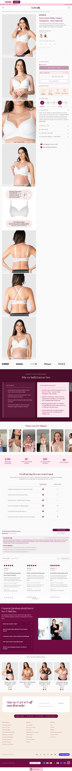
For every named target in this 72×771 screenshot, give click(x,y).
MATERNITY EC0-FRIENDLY (7, 734)
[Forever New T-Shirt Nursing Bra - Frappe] (27, 671)
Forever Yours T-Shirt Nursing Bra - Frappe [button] (11, 591)
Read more (42, 121)
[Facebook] (37, 754)
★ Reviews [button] (70, 387)
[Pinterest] (44, 754)
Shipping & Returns (47, 133)
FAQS (51, 725)
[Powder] (45, 689)
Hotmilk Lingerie (7, 763)
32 (40, 44)
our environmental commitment (51, 136)
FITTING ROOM (29, 734)
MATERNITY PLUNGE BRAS (7, 737)
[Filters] (59, 558)
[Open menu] (4, 8)
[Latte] (41, 36)
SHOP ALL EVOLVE (6, 727)
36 (50, 44)
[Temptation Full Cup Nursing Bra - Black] (45, 671)
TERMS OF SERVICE (54, 734)
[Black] (45, 36)
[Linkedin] (51, 754)
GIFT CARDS (28, 730)
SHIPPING (52, 727)
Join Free (61, 703)
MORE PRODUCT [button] (6, 722)
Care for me (44, 129)
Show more (35, 598)
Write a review (61, 530)
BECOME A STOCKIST (30, 727)
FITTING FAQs (29, 737)
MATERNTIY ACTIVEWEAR (7, 744)
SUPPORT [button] (52, 722)
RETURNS (52, 730)
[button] (42, 15)
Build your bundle (54, 81)
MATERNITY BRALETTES (7, 739)
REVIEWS (28, 742)
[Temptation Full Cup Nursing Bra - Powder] (62, 671)
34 (45, 44)
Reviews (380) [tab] (6, 558)
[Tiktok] (40, 754)
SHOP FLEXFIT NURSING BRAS (8, 732)
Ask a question (61, 533)
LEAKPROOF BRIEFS (6, 730)
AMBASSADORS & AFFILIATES (32, 732)
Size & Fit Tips (45, 126)
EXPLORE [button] (28, 722)
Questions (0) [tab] (14, 558)
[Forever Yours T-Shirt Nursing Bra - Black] (10, 671)
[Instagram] (48, 754)
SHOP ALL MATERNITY (6, 725)
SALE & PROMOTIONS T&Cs (56, 732)
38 (54, 44)
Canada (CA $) (34, 763)
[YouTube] (55, 754)
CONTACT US (53, 737)
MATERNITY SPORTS (6, 742)
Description (44, 110)
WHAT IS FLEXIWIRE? (30, 739)
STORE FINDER (29, 725)
